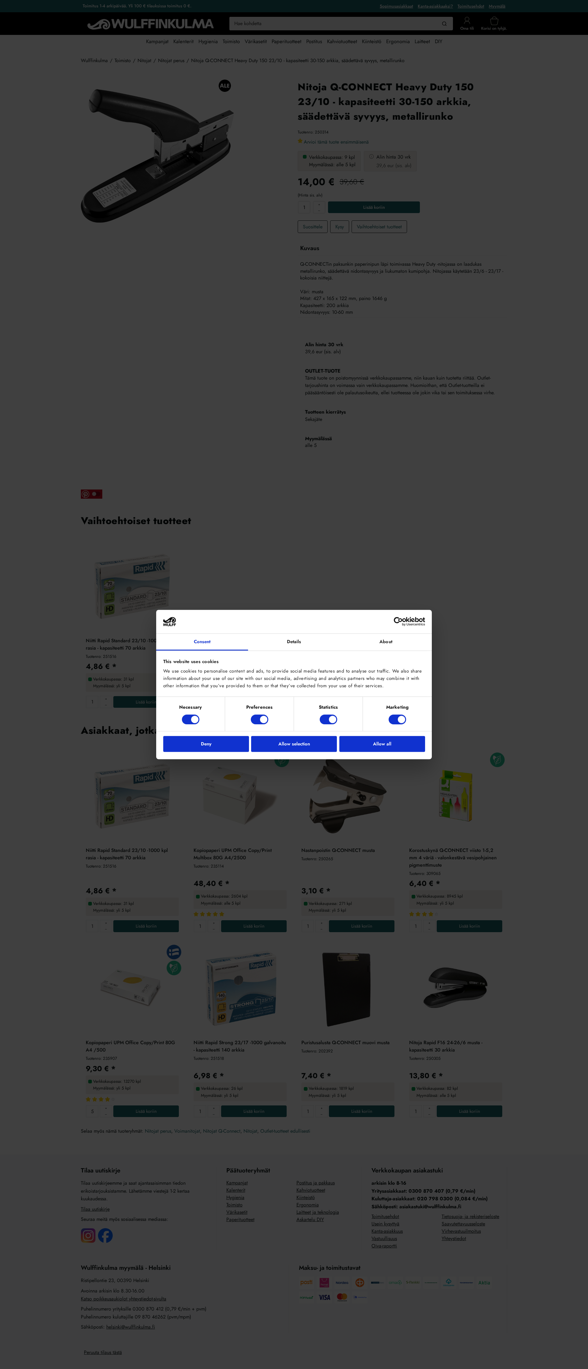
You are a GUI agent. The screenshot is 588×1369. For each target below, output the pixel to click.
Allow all (382, 744)
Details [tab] (294, 641)
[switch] (259, 719)
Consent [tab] (202, 641)
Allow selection (294, 744)
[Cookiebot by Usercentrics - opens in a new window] (398, 621)
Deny (206, 744)
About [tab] (385, 641)
